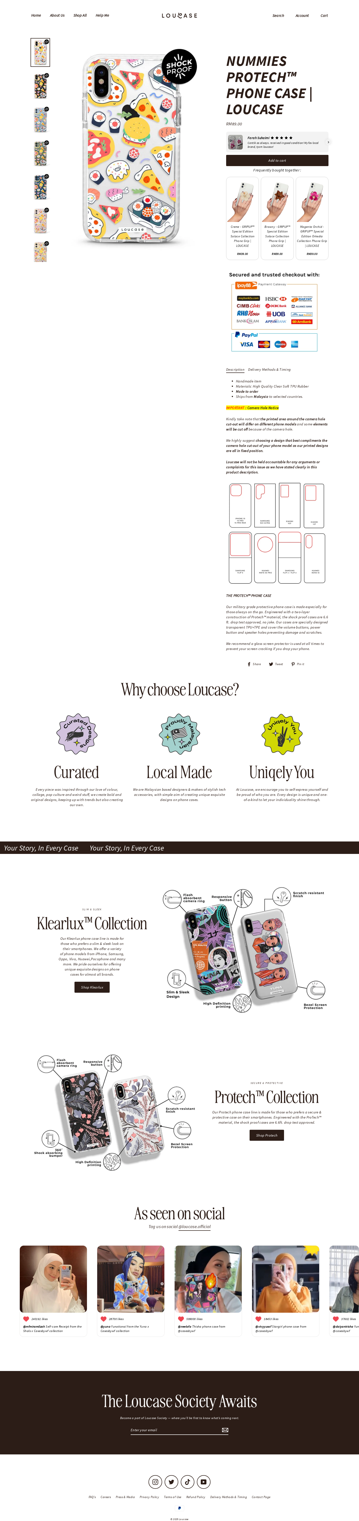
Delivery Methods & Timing (269, 369)
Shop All (80, 15)
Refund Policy (195, 1497)
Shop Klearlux (92, 987)
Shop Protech (267, 1135)
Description (235, 369)
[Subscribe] (224, 1430)
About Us (57, 15)
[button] (226, 142)
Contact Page (261, 1497)
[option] (130, 149)
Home (36, 15)
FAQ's (92, 1497)
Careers (106, 1497)
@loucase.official (195, 1226)
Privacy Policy (149, 1497)
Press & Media (125, 1497)
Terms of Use (172, 1497)
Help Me (102, 15)
